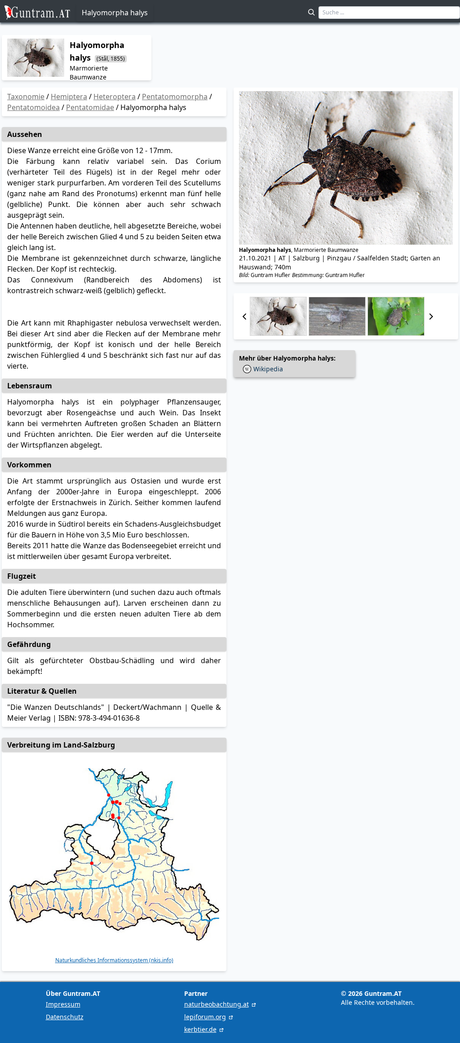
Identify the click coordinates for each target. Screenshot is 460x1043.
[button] (244, 316)
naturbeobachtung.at (216, 1004)
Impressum (63, 1004)
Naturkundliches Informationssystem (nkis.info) (114, 960)
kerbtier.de (200, 1029)
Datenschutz (65, 1016)
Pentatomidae (90, 107)
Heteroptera (114, 96)
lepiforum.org (205, 1016)
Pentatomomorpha (175, 96)
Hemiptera (69, 96)
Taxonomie (25, 96)
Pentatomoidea (33, 107)
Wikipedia (268, 369)
